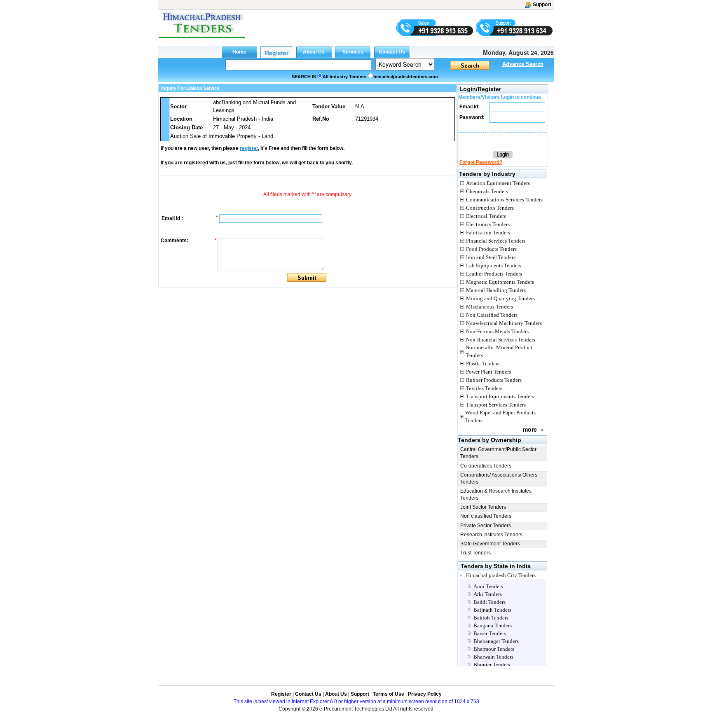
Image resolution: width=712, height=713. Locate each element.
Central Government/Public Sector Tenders (498, 453)
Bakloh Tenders (490, 618)
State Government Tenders (490, 544)
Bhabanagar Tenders (496, 641)
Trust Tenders (475, 553)
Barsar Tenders (489, 633)
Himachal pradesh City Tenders (501, 575)
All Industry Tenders (344, 76)
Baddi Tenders (489, 602)
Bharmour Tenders (493, 649)
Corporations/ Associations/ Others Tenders (498, 478)
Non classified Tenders (485, 516)
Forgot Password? (480, 162)
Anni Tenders (488, 586)
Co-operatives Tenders (485, 466)
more (530, 429)
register (249, 148)
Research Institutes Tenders (491, 535)
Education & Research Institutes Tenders (496, 494)
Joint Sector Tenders (483, 507)
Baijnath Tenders (492, 610)
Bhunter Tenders (491, 665)
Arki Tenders (487, 594)
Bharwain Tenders (493, 657)
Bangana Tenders (492, 625)
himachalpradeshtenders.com (405, 76)
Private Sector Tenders (485, 525)
